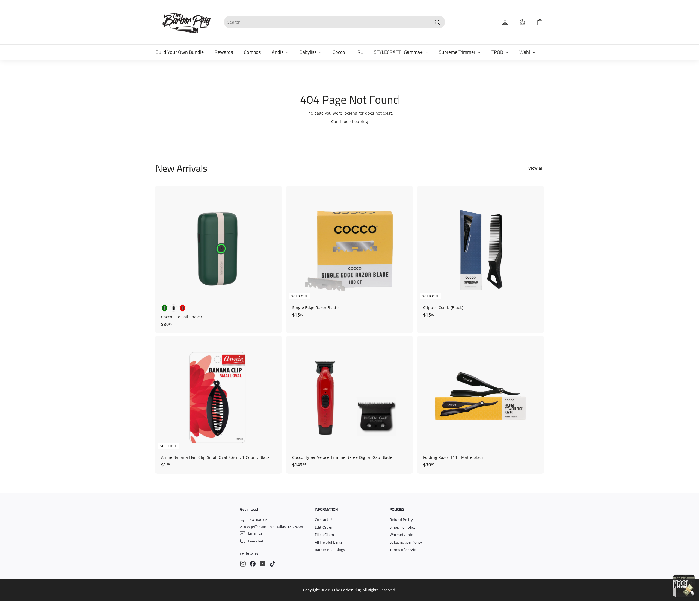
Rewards (224, 52)
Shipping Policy (403, 527)
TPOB (497, 52)
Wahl (525, 52)
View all (535, 168)
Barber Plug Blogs (330, 549)
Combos (252, 52)
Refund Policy (401, 519)
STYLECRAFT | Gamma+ (399, 52)
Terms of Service (404, 549)
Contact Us (324, 519)
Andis (278, 52)
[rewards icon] (522, 22)
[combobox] (334, 22)
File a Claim (324, 534)
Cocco (339, 52)
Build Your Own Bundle (180, 52)
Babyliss (309, 52)
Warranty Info (402, 534)
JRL (359, 52)
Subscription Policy (406, 542)
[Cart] (540, 22)
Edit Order (324, 527)
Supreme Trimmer (457, 52)
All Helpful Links (328, 542)
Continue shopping (349, 121)
